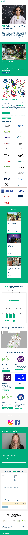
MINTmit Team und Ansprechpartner (9, 455)
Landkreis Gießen (5, 463)
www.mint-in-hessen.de (6, 370)
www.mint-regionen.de (19, 388)
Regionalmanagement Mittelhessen (8, 458)
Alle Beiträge (14, 279)
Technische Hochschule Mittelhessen (9, 461)
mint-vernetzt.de (18, 408)
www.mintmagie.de (5, 390)
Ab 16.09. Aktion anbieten (7, 118)
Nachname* (16, 475)
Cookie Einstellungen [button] (6, 533)
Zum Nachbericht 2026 (6, 113)
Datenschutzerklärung (22, 498)
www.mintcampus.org (19, 369)
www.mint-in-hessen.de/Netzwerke (7, 408)
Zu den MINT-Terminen (6, 72)
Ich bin (2, 482)
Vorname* (3, 475)
